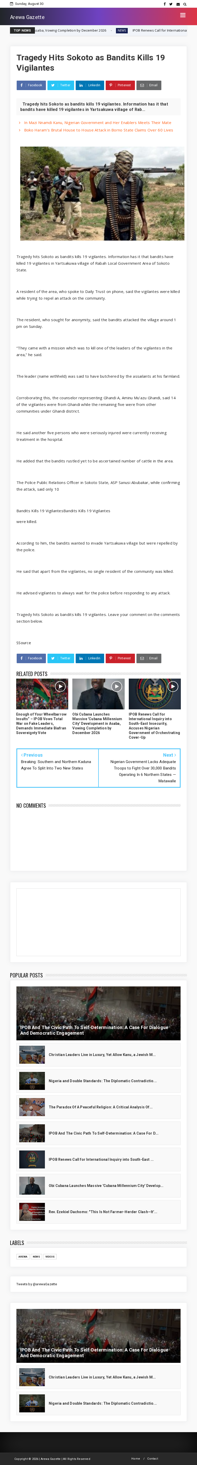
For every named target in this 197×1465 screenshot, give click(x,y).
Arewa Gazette (27, 17)
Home (135, 1458)
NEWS (70, 30)
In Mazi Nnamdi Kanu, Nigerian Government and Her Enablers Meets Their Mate (97, 122)
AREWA (22, 1256)
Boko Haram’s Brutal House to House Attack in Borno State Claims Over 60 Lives (98, 129)
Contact (152, 1458)
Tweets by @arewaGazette (36, 1284)
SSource (23, 642)
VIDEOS (50, 1256)
